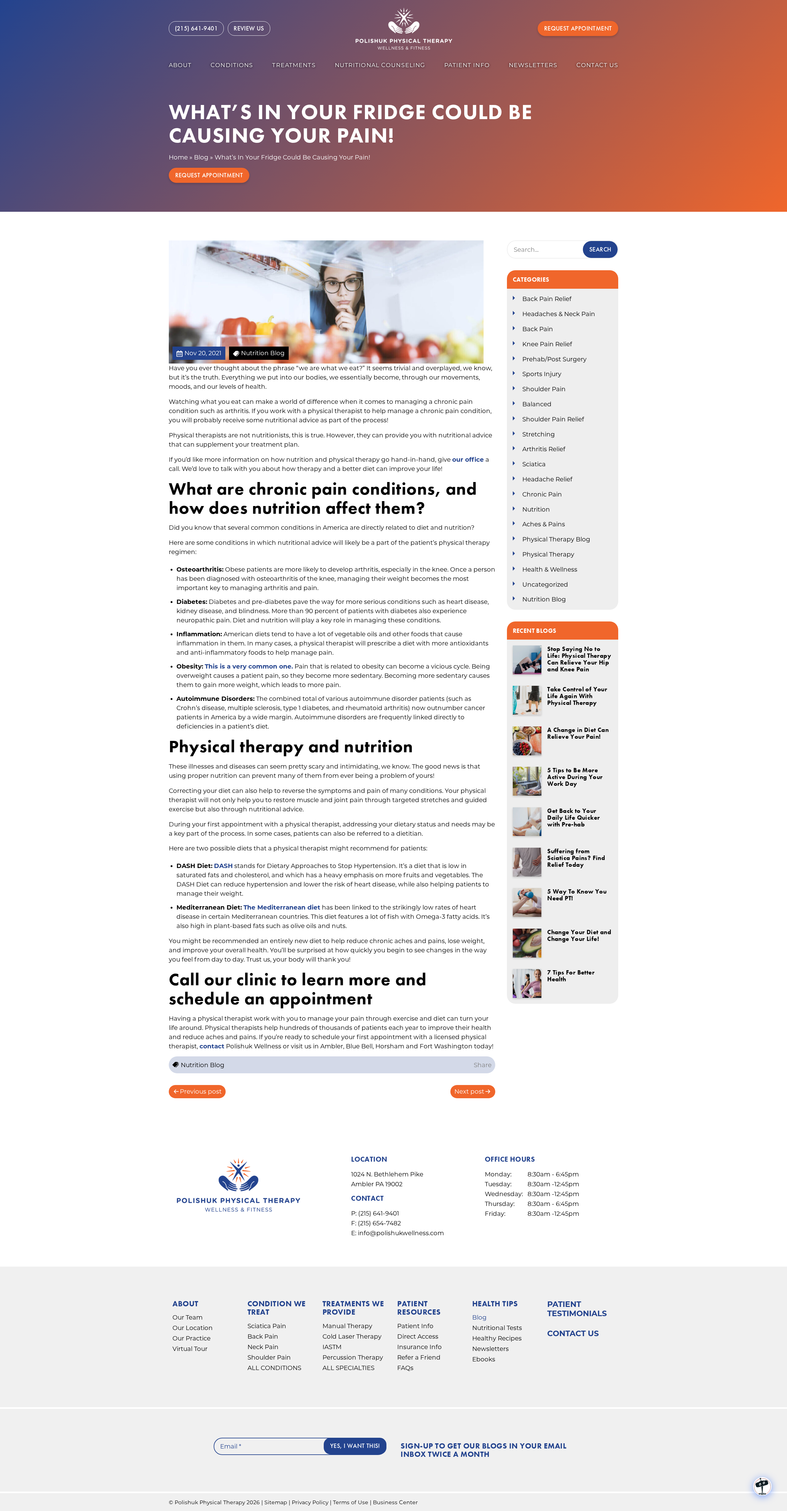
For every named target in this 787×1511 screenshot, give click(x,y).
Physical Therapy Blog (556, 539)
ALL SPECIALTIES (348, 1368)
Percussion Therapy (352, 1357)
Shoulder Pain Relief (553, 419)
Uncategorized (545, 584)
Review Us (249, 28)
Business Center (395, 1502)
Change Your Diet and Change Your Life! (579, 935)
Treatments (293, 65)
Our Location (192, 1328)
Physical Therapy (548, 554)
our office (468, 459)
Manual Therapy (347, 1326)
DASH (223, 866)
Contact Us (573, 1333)
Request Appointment (578, 28)
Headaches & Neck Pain (558, 314)
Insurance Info (419, 1347)
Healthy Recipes (497, 1338)
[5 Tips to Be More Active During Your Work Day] (527, 781)
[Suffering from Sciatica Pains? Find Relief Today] (527, 862)
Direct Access (417, 1336)
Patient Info (467, 65)
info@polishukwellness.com (401, 1233)
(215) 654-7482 (379, 1223)
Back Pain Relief (546, 299)
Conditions (232, 65)
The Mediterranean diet (281, 907)
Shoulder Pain (544, 389)
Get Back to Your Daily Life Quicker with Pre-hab (573, 817)
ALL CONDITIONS (274, 1368)
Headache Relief (547, 479)
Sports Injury (541, 374)
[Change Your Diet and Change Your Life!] (527, 943)
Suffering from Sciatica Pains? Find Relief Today (576, 858)
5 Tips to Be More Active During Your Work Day (575, 777)
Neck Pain (263, 1347)
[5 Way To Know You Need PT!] (527, 902)
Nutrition (536, 509)
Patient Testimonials (577, 1309)
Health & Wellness (549, 569)
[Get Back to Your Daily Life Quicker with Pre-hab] (527, 821)
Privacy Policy (310, 1502)
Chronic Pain (542, 494)
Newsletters (533, 65)
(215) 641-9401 (378, 1213)
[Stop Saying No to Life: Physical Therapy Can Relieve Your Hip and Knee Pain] (527, 659)
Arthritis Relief (543, 449)
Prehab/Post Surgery (554, 359)
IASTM (332, 1347)
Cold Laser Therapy (352, 1336)
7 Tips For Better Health (571, 976)
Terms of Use (350, 1502)
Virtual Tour (190, 1348)
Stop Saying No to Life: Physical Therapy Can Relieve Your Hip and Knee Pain (579, 659)
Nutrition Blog (544, 599)
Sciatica (534, 464)
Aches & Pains (543, 524)
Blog (201, 157)
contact (212, 1046)
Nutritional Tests (497, 1328)
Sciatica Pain (266, 1326)
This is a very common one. (249, 666)
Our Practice (191, 1338)
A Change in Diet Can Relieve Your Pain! (578, 733)
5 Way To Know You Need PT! (577, 895)
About (180, 65)
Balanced (537, 404)
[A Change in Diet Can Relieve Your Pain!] (527, 740)
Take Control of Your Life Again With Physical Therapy (577, 696)
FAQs (405, 1368)
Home (178, 157)
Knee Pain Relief (547, 344)
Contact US (597, 65)
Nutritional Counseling (380, 65)
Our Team (187, 1317)
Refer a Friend (419, 1357)
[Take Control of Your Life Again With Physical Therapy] (527, 700)
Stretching (538, 434)
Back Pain (537, 329)
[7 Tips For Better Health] (527, 983)
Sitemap (275, 1502)
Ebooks (483, 1359)
